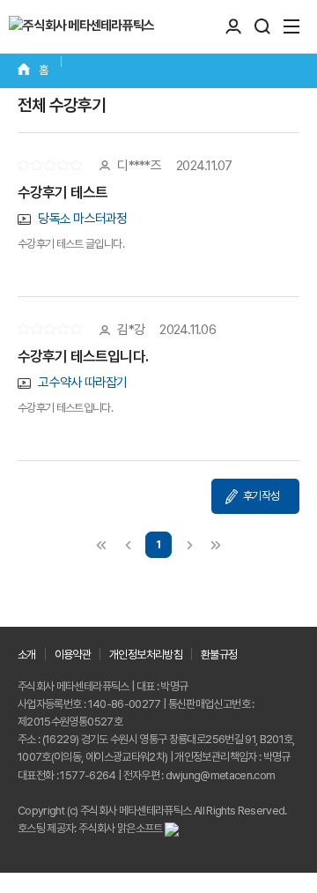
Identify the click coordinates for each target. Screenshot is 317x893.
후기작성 (261, 495)
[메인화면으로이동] (81, 26)
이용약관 (73, 654)
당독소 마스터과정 (81, 219)
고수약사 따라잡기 (81, 383)
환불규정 (219, 654)
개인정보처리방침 (145, 654)
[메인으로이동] (33, 70)
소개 (27, 654)
